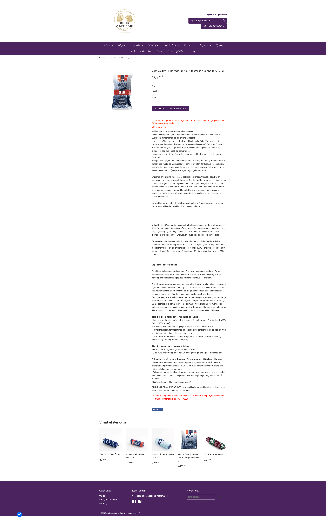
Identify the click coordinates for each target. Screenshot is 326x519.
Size (153, 86)
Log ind (209, 14)
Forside (102, 58)
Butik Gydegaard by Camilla (115, 513)
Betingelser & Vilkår (108, 499)
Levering (103, 503)
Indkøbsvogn (215, 26)
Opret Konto (222, 14)
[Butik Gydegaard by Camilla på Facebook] (134, 502)
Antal (154, 98)
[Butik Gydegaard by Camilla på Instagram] (140, 502)
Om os (102, 496)
